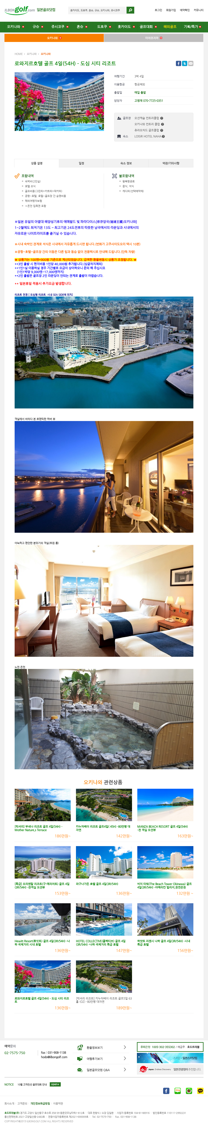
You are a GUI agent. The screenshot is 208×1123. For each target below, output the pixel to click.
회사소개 (9, 1103)
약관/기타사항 (170, 163)
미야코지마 (152, 38)
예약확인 (185, 10)
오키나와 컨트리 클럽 (147, 124)
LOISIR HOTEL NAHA (147, 136)
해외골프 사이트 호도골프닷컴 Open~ (36, 1084)
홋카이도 (125, 27)
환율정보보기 (95, 1047)
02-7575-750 (14, 1053)
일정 (81, 163)
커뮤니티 (199, 10)
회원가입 (171, 10)
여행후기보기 (95, 1058)
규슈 (37, 27)
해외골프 (171, 27)
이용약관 (58, 1103)
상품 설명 (36, 163)
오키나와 (14, 27)
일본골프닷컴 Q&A (98, 1070)
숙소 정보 (126, 163)
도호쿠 (103, 27)
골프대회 (147, 27)
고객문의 (22, 1103)
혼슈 (81, 27)
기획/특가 (191, 27)
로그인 (158, 10)
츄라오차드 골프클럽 (147, 130)
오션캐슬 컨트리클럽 (147, 118)
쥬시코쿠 (58, 27)
